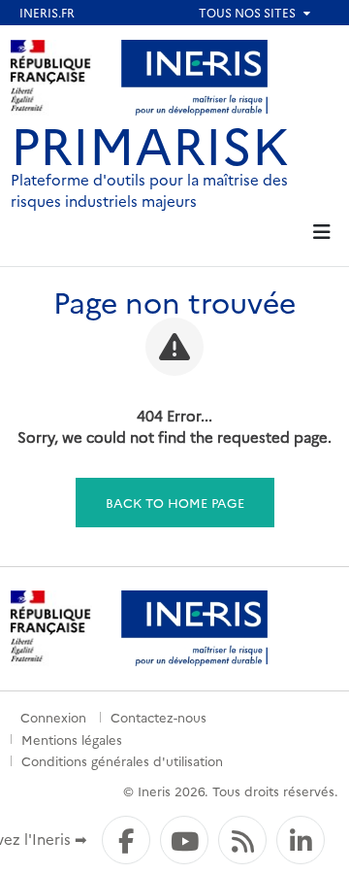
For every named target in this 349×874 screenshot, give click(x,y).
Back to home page (175, 502)
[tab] (321, 232)
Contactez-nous (158, 716)
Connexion (53, 716)
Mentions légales (71, 739)
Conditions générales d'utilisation (122, 760)
